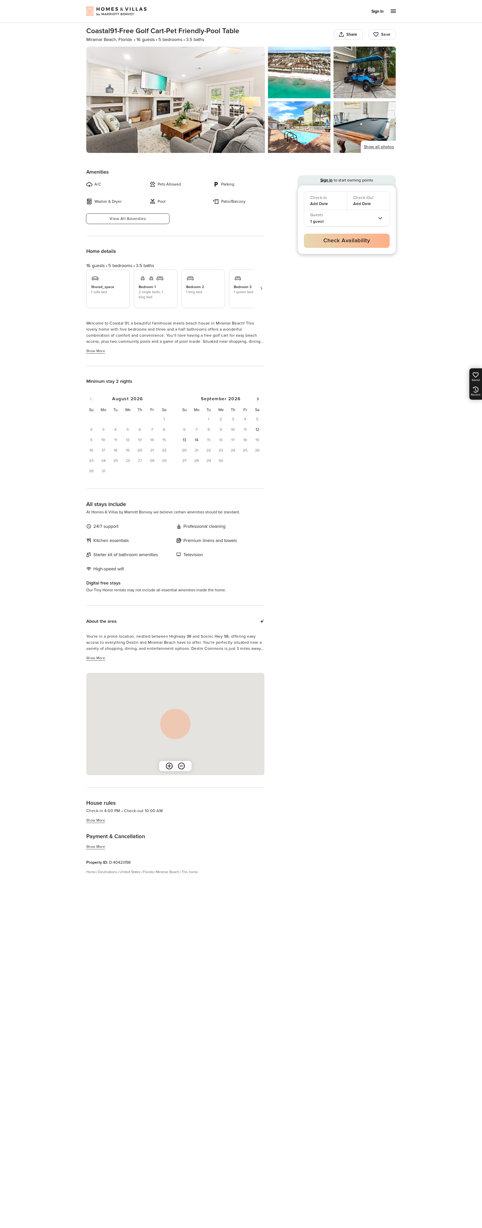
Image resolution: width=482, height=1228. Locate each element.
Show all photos (379, 146)
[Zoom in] (169, 766)
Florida (148, 872)
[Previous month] (90, 399)
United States (130, 872)
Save (386, 34)
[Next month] (257, 399)
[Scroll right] (261, 288)
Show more (95, 351)
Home (91, 872)
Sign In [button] (377, 11)
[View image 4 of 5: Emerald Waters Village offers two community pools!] (299, 127)
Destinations (107, 872)
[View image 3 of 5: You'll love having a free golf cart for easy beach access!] (364, 72)
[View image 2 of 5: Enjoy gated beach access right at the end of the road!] (299, 72)
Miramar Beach (167, 872)
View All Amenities (128, 218)
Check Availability (346, 240)
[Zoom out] (181, 766)
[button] (257, 430)
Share (351, 34)
